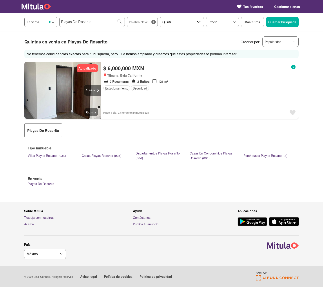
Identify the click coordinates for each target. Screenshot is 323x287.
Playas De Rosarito (41, 183)
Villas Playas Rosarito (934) (47, 155)
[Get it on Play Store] (252, 222)
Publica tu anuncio (145, 224)
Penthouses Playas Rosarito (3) (265, 155)
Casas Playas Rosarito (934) (102, 155)
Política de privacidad (156, 276)
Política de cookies (118, 276)
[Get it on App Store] (284, 222)
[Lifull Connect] (277, 279)
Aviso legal (88, 276)
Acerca (29, 224)
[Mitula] (36, 6)
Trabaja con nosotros (39, 217)
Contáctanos (142, 217)
